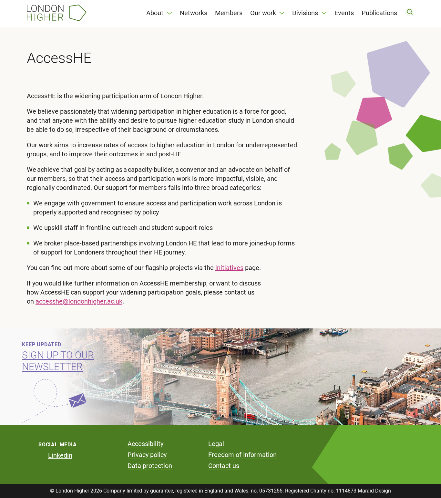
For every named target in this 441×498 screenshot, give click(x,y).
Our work (263, 13)
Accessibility (145, 444)
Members (228, 13)
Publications (379, 13)
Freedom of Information (242, 455)
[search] (409, 13)
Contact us (223, 466)
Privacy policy (147, 455)
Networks (193, 13)
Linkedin (60, 455)
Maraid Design (374, 491)
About (154, 13)
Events (344, 13)
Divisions (305, 13)
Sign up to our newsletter (58, 360)
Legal (216, 444)
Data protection (150, 466)
